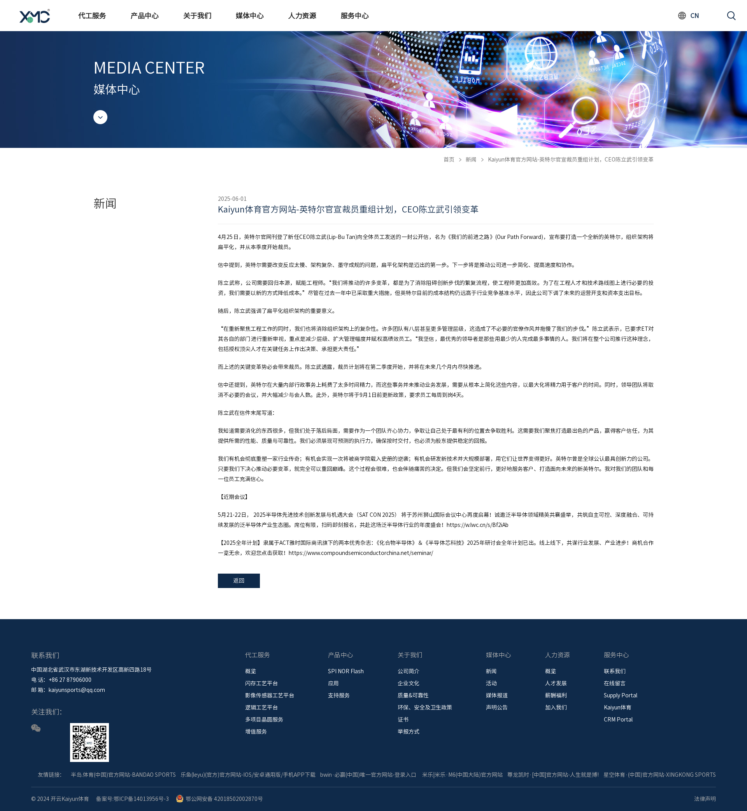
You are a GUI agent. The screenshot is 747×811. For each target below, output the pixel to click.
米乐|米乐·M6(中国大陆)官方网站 (462, 775)
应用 (333, 683)
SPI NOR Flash (346, 671)
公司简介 (408, 671)
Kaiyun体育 (617, 707)
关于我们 (197, 15)
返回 (238, 580)
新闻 (471, 159)
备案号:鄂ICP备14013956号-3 (132, 799)
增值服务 (256, 731)
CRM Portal (618, 719)
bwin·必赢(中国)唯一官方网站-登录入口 (368, 775)
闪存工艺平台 (261, 683)
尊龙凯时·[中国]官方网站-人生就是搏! (553, 775)
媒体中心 (250, 15)
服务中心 (355, 15)
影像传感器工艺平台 (269, 695)
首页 (449, 159)
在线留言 (615, 683)
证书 (403, 719)
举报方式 (408, 731)
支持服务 (339, 695)
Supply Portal (620, 695)
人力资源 (302, 15)
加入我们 (556, 707)
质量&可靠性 (413, 695)
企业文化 (408, 683)
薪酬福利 (556, 695)
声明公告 (497, 707)
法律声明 (705, 799)
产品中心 (145, 15)
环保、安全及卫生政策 (425, 707)
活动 (491, 683)
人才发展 (556, 683)
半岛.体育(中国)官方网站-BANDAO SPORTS (123, 775)
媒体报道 (497, 695)
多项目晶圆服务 (264, 719)
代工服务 (92, 15)
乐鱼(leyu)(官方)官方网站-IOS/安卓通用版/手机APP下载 (248, 775)
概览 (250, 671)
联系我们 (615, 671)
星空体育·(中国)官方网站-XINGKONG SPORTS (659, 775)
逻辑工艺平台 (261, 707)
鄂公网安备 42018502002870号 (224, 799)
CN (695, 15)
